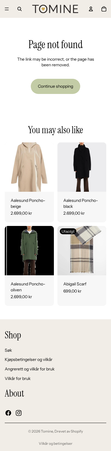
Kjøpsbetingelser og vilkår (28, 359)
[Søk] (19, 8)
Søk (8, 350)
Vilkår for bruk (17, 378)
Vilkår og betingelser (56, 443)
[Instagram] (18, 412)
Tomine (47, 431)
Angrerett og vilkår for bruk (29, 368)
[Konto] (90, 8)
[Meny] (7, 9)
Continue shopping (55, 86)
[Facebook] (8, 412)
